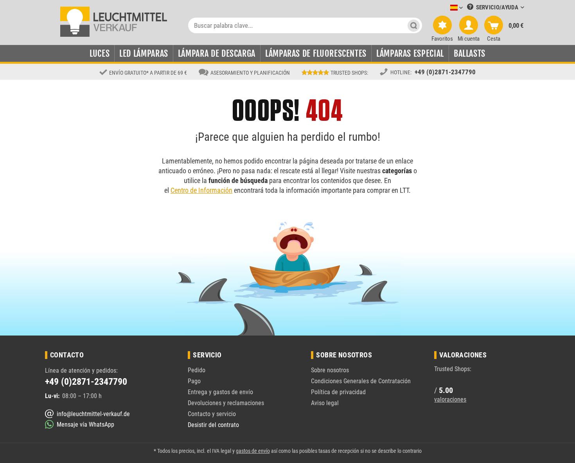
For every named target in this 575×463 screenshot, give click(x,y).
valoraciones (450, 399)
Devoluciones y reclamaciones (226, 403)
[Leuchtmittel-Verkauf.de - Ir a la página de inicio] (113, 21)
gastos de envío (253, 451)
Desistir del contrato (213, 425)
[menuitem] (444, 8)
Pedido (196, 370)
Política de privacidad (338, 392)
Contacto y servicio (212, 414)
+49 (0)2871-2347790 (445, 72)
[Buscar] (413, 25)
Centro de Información (201, 190)
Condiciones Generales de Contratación (361, 381)
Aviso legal (325, 403)
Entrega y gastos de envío (220, 392)
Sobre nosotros (330, 370)
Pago (194, 381)
